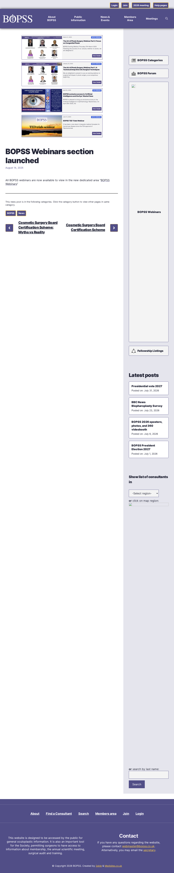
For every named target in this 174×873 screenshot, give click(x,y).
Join (125, 5)
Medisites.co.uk (113, 865)
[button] (166, 18)
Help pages (161, 5)
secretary (149, 850)
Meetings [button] (152, 18)
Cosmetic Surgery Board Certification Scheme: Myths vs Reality (38, 227)
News (21, 213)
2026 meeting (141, 5)
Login (114, 5)
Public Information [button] (78, 18)
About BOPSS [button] (51, 18)
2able (99, 865)
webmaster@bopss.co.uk (138, 846)
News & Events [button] (105, 18)
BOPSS (10, 213)
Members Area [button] (130, 18)
